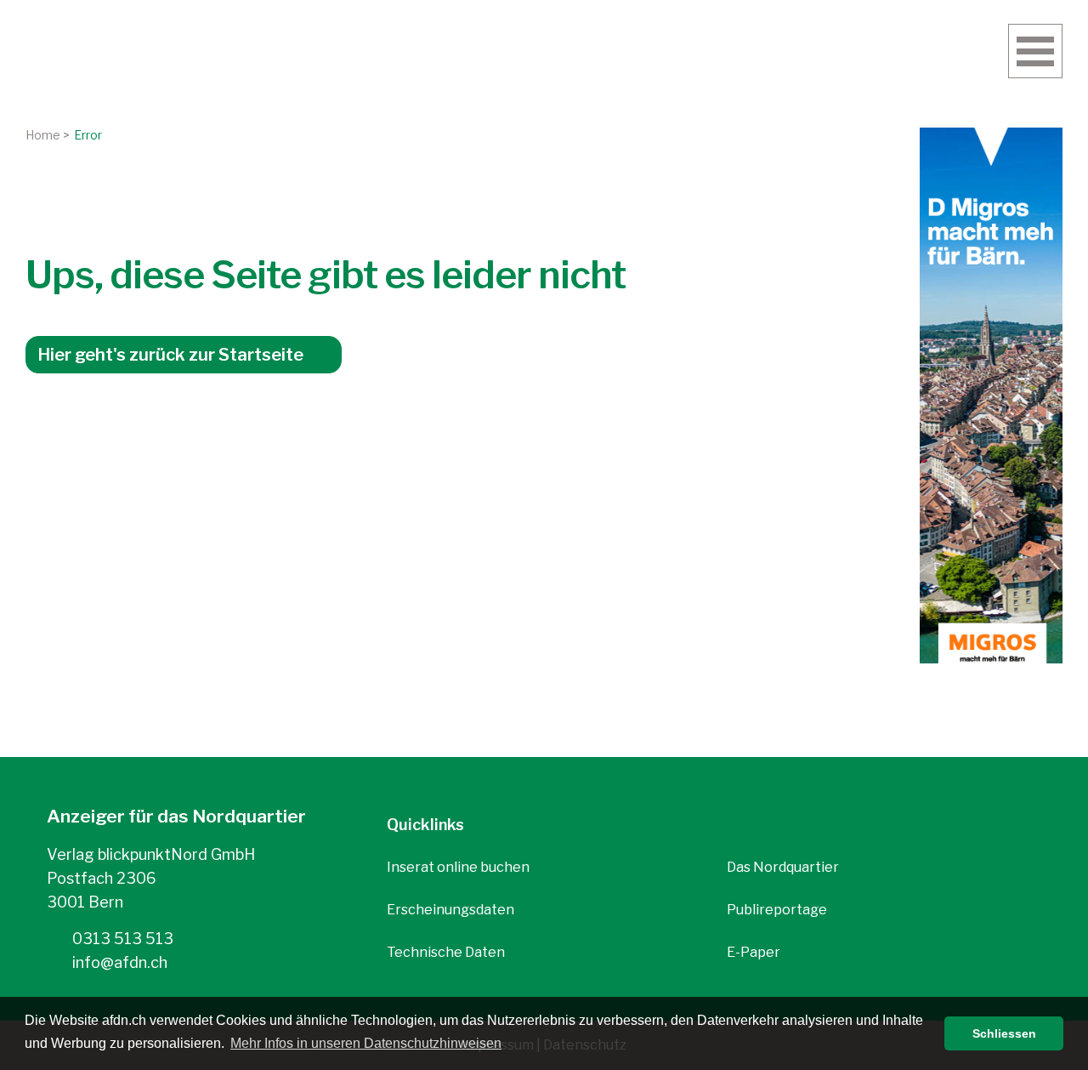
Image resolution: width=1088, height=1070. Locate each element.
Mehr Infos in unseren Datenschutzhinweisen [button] (366, 1043)
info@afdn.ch (118, 962)
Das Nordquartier (783, 867)
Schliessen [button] (1004, 1033)
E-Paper (753, 952)
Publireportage (777, 910)
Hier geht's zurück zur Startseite (170, 354)
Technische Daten (446, 952)
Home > (48, 135)
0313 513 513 (121, 939)
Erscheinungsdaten (450, 910)
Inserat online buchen (458, 867)
